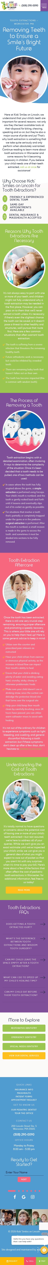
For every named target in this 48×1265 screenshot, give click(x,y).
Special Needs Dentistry (24, 1046)
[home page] (9, 5)
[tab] (11, 1190)
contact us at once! (30, 748)
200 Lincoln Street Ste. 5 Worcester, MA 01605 (24, 1127)
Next (24, 1179)
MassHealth (24, 1093)
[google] (24, 1197)
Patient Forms (24, 1096)
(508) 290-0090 (30, 5)
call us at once (28, 167)
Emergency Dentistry (24, 1037)
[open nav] (44, 5)
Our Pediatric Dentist (24, 1110)
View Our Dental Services (24, 1055)
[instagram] (32, 1197)
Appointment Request (24, 1100)
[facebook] (15, 1197)
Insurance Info (24, 1089)
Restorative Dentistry (24, 1028)
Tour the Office (24, 1113)
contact (18, 882)
